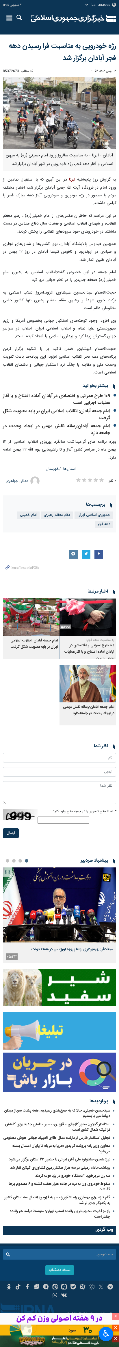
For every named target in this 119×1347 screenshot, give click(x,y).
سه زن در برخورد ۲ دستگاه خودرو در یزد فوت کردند (72, 1176)
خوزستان (52, 469)
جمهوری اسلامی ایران (93, 515)
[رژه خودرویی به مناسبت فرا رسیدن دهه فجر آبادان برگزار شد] (59, 113)
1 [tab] (26, 861)
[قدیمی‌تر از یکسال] (88, 617)
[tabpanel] (59, 915)
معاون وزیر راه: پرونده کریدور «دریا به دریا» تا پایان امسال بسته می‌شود (61, 1149)
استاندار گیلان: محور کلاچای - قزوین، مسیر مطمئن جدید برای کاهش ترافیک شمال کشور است (57, 1127)
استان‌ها (69, 469)
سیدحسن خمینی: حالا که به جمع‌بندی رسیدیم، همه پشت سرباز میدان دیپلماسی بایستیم (57, 1113)
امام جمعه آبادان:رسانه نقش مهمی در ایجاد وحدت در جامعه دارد (56, 429)
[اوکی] (9, 1287)
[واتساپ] (55, 1295)
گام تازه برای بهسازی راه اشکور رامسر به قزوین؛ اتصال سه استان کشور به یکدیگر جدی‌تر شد (57, 1200)
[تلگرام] (110, 1287)
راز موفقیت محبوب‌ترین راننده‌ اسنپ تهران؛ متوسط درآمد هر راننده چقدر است (60, 1214)
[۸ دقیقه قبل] (59, 904)
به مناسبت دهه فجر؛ (100, 640)
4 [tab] (7, 861)
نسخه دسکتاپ (59, 1270)
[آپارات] (82, 1287)
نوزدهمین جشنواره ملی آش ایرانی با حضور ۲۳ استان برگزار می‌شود (59, 1159)
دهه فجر (104, 524)
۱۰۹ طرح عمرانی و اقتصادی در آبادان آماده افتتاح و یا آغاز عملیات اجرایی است (56, 399)
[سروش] (46, 1287)
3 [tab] (14, 861)
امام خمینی (28, 515)
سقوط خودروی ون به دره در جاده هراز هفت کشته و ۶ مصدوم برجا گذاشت (59, 1187)
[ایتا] (55, 1287)
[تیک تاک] (18, 1287)
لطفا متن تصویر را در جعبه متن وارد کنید (84, 811)
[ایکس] (101, 1287)
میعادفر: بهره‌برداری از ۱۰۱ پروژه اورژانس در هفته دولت (72, 949)
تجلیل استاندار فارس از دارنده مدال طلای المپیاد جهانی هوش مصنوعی (56, 1138)
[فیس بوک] (27, 1287)
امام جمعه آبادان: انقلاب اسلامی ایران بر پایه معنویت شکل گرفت (56, 414)
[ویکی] (64, 1295)
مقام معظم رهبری (57, 515)
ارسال (11, 833)
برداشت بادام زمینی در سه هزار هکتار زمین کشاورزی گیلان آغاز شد (60, 1168)
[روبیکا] (92, 1287)
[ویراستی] (36, 1287)
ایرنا (68, 18)
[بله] (73, 1287)
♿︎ (106, 1333)
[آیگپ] (64, 1287)
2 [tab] (20, 861)
